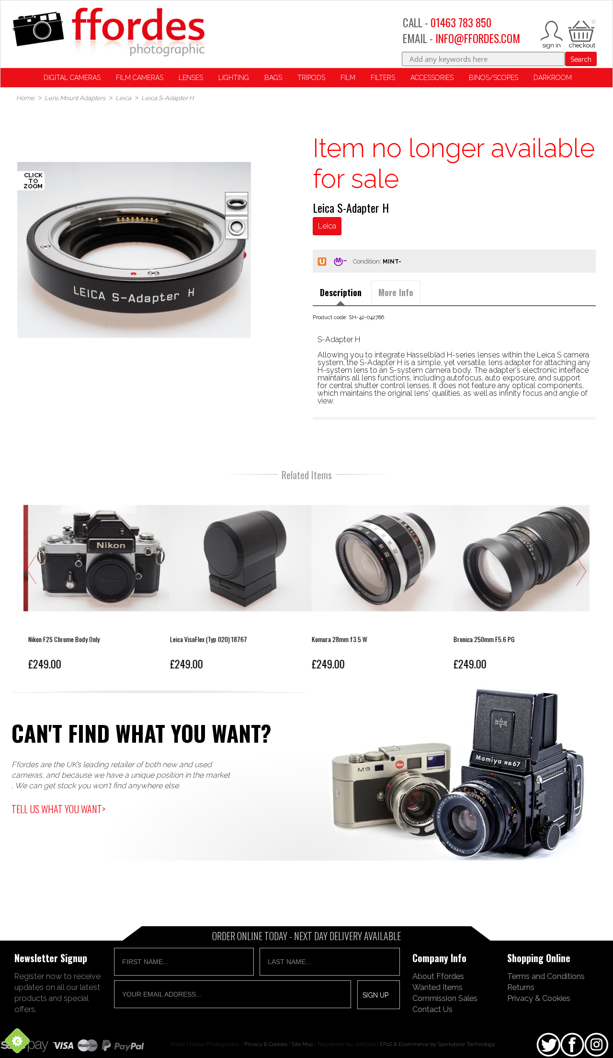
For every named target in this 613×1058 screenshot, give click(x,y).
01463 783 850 (461, 22)
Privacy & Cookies (538, 998)
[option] (134, 250)
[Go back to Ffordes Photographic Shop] (108, 32)
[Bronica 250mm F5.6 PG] (519, 580)
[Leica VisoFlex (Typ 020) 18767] (236, 580)
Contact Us (432, 1009)
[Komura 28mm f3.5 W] (378, 580)
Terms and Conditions (546, 976)
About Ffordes (438, 976)
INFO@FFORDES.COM (477, 38)
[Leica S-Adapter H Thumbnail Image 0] (134, 250)
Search (580, 59)
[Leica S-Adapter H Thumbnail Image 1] (236, 227)
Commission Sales (444, 998)
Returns (520, 987)
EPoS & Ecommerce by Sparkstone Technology (437, 1044)
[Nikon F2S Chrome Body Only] (94, 580)
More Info (395, 292)
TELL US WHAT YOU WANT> (58, 809)
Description (341, 292)
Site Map (302, 1044)
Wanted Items (437, 987)
